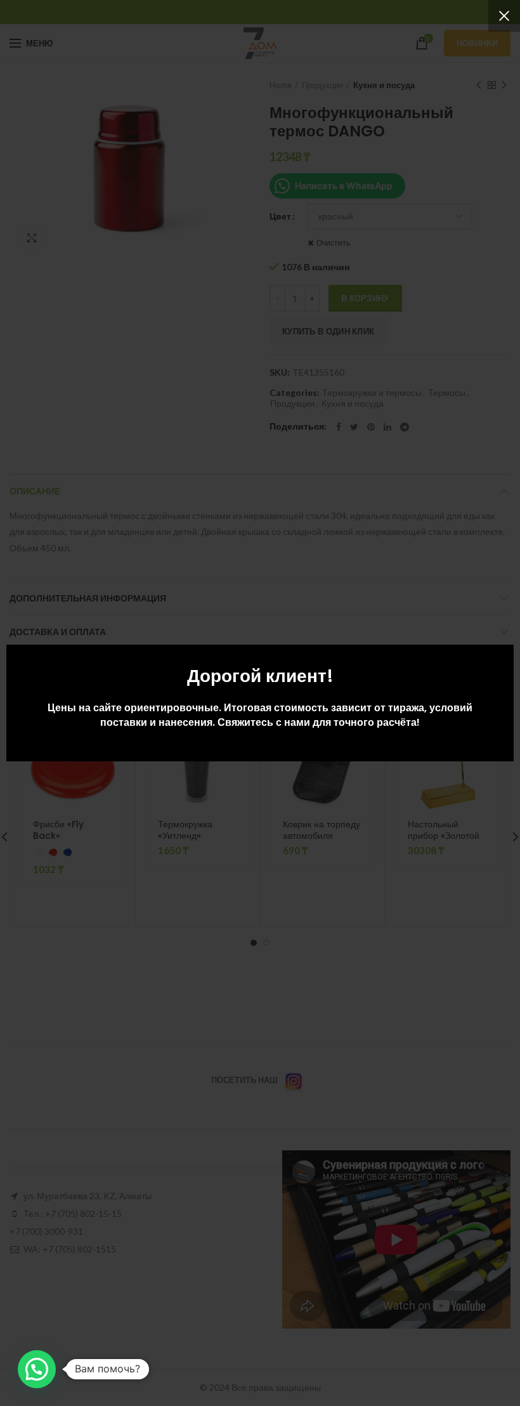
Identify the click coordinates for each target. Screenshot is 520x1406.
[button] (37, 1369)
